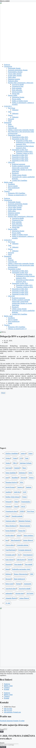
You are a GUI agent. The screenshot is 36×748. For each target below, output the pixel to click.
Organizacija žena (17, 86)
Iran (7, 540)
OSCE (23, 506)
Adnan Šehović (24, 598)
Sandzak (28, 487)
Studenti (16, 468)
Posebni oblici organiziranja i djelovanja (20, 83)
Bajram (18, 584)
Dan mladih (28, 564)
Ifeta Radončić (15, 540)
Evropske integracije (24, 550)
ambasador (9, 593)
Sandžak (8, 492)
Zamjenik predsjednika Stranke (18, 70)
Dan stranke (18, 564)
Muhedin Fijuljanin (24, 521)
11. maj (8, 603)
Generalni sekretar (22, 545)
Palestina (8, 506)
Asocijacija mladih (18, 84)
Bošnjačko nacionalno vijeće (21, 569)
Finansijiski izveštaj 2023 (20, 150)
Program (10, 126)
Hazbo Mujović (28, 540)
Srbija (30, 473)
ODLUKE (11, 162)
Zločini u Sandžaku (12, 453)
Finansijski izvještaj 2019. (20, 160)
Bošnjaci (8, 574)
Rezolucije (15, 173)
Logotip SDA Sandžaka (19, 180)
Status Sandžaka (11, 473)
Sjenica (10, 115)
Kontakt (6, 689)
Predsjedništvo (25, 502)
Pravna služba (16, 99)
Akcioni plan (19, 593)
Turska (8, 463)
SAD (24, 492)
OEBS (22, 511)
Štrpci (24, 468)
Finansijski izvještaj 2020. (20, 159)
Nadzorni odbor (13, 81)
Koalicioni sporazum (18, 164)
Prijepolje (11, 119)
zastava (23, 453)
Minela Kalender (25, 526)
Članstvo (7, 191)
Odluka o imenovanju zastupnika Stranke (21, 130)
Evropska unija (10, 555)
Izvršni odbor (10, 535)
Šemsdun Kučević (11, 482)
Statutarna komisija (14, 79)
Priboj (10, 121)
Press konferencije (14, 188)
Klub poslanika (17, 88)
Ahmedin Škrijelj (11, 598)
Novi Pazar (11, 108)
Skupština (15, 477)
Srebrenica (22, 473)
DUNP (30, 559)
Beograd (8, 579)
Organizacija (8, 66)
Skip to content (5, 1)
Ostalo (10, 189)
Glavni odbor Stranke (15, 74)
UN (21, 458)
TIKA (15, 463)
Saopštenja (11, 184)
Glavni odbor (10, 545)
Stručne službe (12, 95)
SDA (21, 482)
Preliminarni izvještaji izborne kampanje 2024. (25, 143)
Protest (24, 497)
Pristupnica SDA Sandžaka (16, 193)
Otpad (16, 506)
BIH (31, 574)
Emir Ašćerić (10, 559)
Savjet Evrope (10, 487)
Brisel (3, 393)
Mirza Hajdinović (11, 526)
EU (19, 555)
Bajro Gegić (9, 584)
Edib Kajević (21, 559)
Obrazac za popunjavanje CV (17, 195)
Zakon (30, 453)
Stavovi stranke (13, 186)
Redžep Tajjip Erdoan (12, 497)
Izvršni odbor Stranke (15, 75)
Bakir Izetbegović (19, 579)
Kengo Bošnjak (10, 531)
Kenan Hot (21, 531)
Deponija (8, 564)
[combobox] (9, 745)
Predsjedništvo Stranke (15, 72)
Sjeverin (23, 477)
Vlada (15, 458)
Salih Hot (17, 492)
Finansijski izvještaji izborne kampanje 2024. (25, 147)
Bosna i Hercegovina (20, 574)
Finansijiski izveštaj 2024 (20, 139)
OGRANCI (8, 106)
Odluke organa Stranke (19, 175)
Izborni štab (15, 93)
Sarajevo (20, 487)
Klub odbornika (17, 90)
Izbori (19, 535)
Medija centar (8, 182)
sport (7, 477)
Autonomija (27, 584)
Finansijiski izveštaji (14, 135)
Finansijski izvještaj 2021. (20, 157)
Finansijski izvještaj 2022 (20, 155)
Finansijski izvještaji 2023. (24, 151)
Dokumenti (7, 122)
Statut (10, 124)
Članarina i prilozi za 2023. (24, 153)
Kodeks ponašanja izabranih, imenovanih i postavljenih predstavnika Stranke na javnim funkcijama (22, 168)
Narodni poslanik (17, 516)
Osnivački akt (12, 128)
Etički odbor (12, 77)
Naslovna (7, 64)
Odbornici (15, 110)
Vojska (8, 458)
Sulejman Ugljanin (26, 463)
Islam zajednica (28, 535)
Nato (7, 516)
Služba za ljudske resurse (20, 101)
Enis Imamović (28, 555)
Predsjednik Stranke (14, 68)
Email (2, 729)
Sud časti (8, 468)
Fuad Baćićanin (10, 550)
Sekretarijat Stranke (18, 97)
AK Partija (29, 593)
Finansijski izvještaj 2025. (20, 137)
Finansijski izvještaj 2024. (24, 140)
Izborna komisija (17, 92)
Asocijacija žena (11, 588)
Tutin (9, 112)
